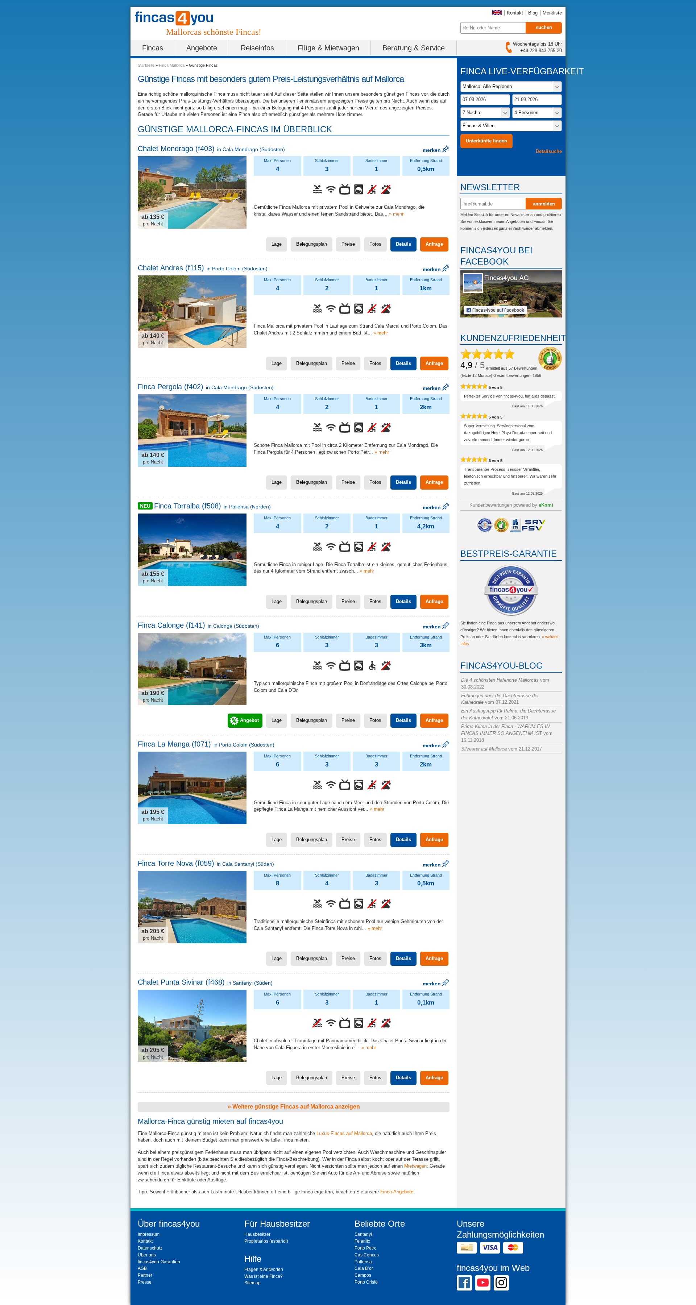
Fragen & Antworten (263, 1269)
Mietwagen (415, 1166)
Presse (145, 1282)
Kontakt (515, 13)
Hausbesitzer (257, 1234)
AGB (142, 1268)
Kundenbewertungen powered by (511, 505)
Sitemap (252, 1282)
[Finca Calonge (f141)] (192, 669)
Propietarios (256, 1241)
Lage (277, 244)
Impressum (149, 1234)
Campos (363, 1275)
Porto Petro (366, 1248)
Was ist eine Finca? (263, 1276)
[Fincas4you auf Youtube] (483, 1282)
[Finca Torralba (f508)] (192, 550)
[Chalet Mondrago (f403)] (192, 192)
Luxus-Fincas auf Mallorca (344, 1133)
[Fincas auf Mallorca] (178, 18)
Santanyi (363, 1234)
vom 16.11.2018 (506, 733)
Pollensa (363, 1261)
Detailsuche (549, 151)
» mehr (396, 214)
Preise (348, 244)
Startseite (146, 65)
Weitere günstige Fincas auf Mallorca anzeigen (295, 1107)
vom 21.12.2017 (501, 749)
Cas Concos (367, 1255)
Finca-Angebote (396, 1191)
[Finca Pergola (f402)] (192, 430)
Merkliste (552, 13)
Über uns (147, 1255)
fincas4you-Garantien (159, 1261)
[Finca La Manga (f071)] (192, 788)
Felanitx (362, 1241)
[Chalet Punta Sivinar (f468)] (192, 1026)
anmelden (544, 204)
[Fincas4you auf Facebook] (511, 316)
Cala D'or (364, 1268)
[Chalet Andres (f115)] (192, 311)
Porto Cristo (366, 1282)
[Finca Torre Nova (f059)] (192, 907)
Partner (145, 1275)
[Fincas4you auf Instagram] (501, 1282)
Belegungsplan (311, 244)
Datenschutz (150, 1248)
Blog (533, 13)
